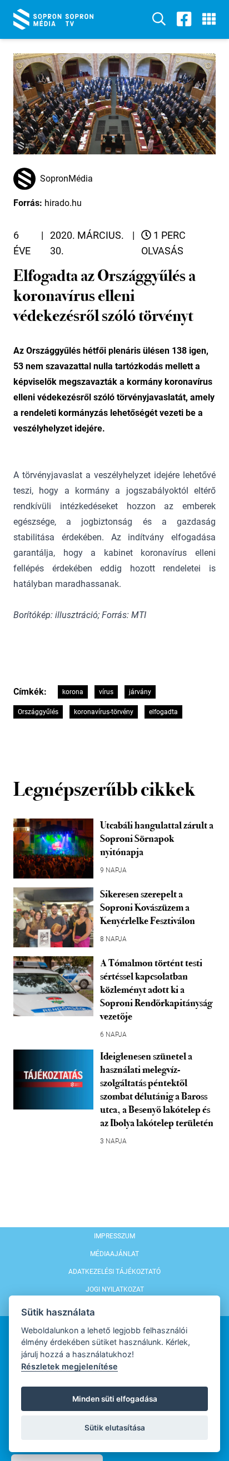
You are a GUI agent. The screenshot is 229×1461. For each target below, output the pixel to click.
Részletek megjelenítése (69, 1366)
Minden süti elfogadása (114, 1398)
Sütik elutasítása (114, 1427)
